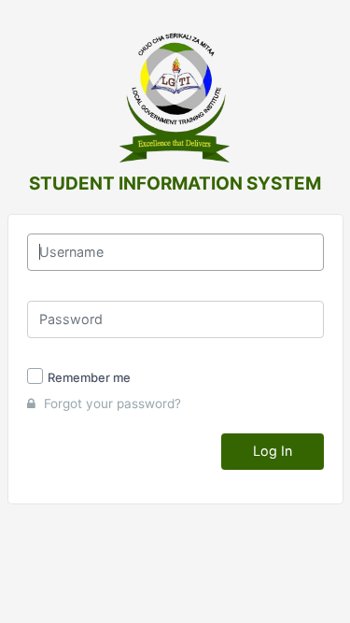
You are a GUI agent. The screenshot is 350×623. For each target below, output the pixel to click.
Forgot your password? (110, 403)
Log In (272, 451)
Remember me (89, 377)
